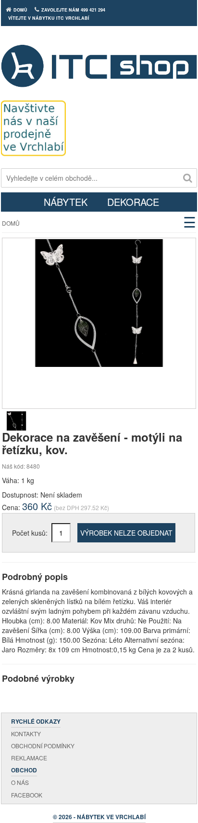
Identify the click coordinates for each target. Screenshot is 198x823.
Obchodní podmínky (42, 746)
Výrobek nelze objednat (126, 533)
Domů (11, 223)
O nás (20, 782)
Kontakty (26, 733)
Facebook (26, 795)
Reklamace (29, 758)
